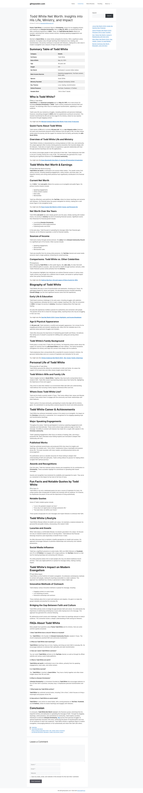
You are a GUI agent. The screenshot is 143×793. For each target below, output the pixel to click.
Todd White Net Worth (37, 729)
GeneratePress (81, 790)
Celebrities (80, 3)
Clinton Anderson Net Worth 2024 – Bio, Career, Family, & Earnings (62, 358)
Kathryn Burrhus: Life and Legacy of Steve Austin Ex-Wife (59, 280)
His (59, 717)
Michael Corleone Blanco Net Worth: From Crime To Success (60, 121)
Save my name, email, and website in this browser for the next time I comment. (55, 776)
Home (73, 3)
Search (94, 13)
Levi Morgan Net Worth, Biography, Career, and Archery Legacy (47, 732)
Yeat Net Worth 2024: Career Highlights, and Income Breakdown (61, 317)
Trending (99, 3)
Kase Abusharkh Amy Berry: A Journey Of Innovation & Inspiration (62, 160)
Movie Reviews (90, 3)
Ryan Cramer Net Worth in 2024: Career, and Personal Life (59, 207)
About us (107, 3)
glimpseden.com (37, 4)
